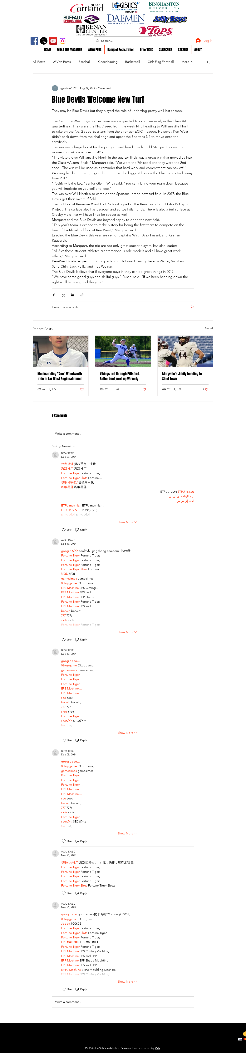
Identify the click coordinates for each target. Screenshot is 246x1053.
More (185, 62)
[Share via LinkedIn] (72, 295)
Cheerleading (107, 62)
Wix (157, 1048)
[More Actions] (191, 455)
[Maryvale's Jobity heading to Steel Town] (185, 351)
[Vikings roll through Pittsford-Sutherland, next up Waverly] (123, 351)
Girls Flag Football (161, 62)
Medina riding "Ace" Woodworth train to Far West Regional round (59, 376)
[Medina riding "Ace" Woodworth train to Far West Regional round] (60, 351)
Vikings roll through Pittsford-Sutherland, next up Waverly (120, 376)
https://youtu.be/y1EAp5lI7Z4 (114, 1042)
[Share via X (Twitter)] (63, 295)
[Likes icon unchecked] (63, 529)
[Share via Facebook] (54, 295)
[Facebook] (34, 41)
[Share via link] (82, 295)
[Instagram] (62, 41)
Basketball (132, 62)
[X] (43, 41)
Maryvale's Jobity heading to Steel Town (182, 376)
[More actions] (191, 88)
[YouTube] (53, 41)
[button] (208, 61)
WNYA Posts (62, 62)
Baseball (84, 62)
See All (209, 328)
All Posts (39, 62)
